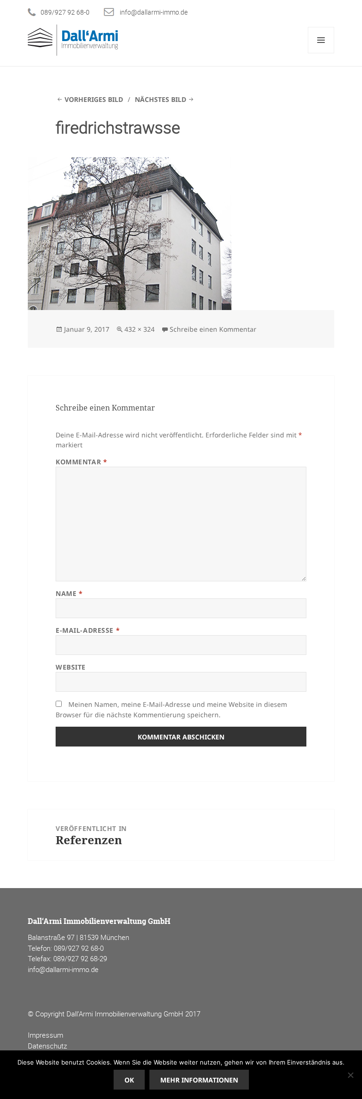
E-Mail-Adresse (88, 630)
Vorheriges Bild (94, 99)
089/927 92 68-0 (65, 12)
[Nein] (350, 1075)
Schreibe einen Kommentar (213, 329)
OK (129, 1079)
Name (69, 593)
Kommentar (81, 461)
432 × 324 (139, 329)
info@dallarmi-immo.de (154, 12)
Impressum (45, 1035)
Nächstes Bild (160, 99)
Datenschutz (47, 1045)
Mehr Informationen (199, 1079)
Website (71, 667)
